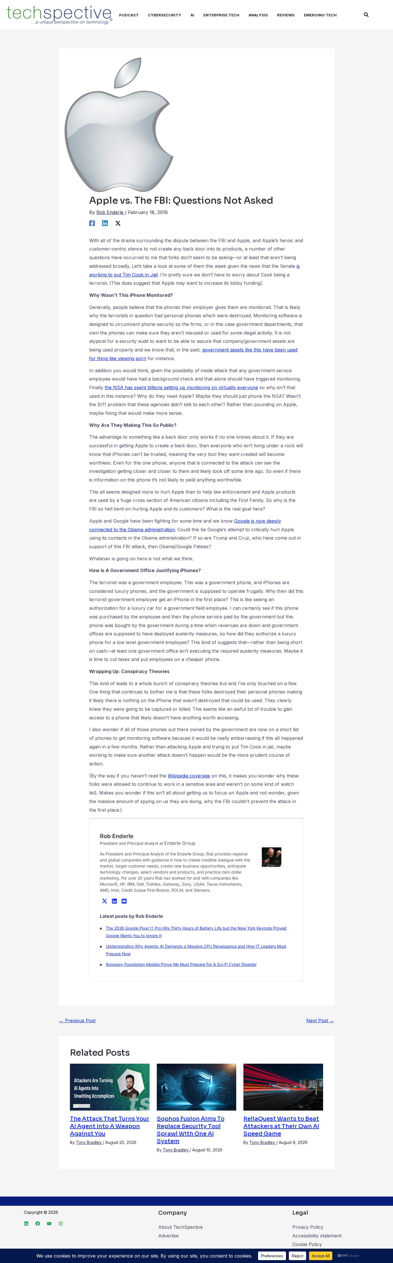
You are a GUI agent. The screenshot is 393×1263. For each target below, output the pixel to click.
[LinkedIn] (114, 900)
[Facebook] (92, 223)
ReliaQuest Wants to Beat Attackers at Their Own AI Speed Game (281, 1126)
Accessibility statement (317, 1236)
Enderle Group (180, 843)
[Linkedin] (105, 223)
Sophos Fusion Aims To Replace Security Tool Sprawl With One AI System (190, 1130)
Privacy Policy (307, 1227)
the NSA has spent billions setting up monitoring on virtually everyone (181, 387)
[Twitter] (104, 900)
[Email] (124, 900)
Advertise (168, 1236)
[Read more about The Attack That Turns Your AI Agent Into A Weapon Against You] (110, 1087)
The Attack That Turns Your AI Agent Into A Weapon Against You (109, 1126)
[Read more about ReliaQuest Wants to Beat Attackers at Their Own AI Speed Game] (283, 1087)
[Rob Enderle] (271, 857)
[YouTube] (49, 1223)
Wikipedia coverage (189, 776)
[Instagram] (60, 1223)
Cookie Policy (307, 1244)
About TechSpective (180, 1227)
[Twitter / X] (118, 223)
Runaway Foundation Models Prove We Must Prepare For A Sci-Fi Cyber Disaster (181, 964)
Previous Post (77, 1020)
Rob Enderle (116, 836)
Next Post (320, 1020)
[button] (366, 14)
